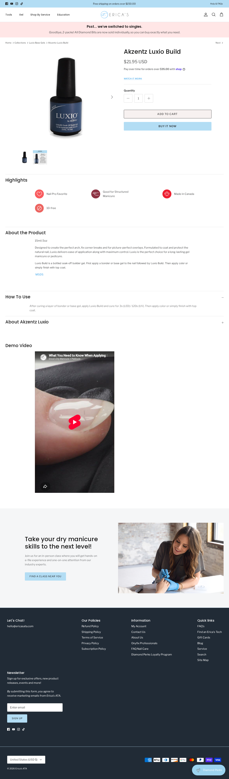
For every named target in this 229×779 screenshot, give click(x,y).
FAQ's (200, 626)
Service (202, 648)
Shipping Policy (91, 632)
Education (63, 14)
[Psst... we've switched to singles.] (114, 29)
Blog (200, 643)
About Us (137, 637)
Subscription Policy (94, 648)
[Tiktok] (21, 3)
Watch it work (133, 78)
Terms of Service (92, 637)
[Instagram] (16, 3)
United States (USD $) (23, 759)
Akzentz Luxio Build (58, 42)
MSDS (39, 274)
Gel (21, 14)
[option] (67, 97)
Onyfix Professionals (144, 643)
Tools (8, 14)
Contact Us (138, 632)
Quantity (129, 90)
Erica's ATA (21, 768)
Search (201, 654)
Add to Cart (167, 114)
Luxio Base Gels (37, 42)
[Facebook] (6, 3)
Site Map (203, 660)
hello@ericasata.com (20, 626)
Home (8, 42)
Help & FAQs (216, 3)
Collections (20, 42)
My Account (138, 626)
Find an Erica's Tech (209, 632)
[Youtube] (11, 3)
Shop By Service (40, 14)
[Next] (112, 97)
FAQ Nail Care (139, 648)
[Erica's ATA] (114, 14)
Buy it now (168, 126)
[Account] (205, 15)
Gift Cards (203, 637)
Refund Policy (90, 626)
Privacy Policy (90, 643)
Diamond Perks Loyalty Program (151, 654)
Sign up (17, 718)
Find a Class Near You (46, 576)
